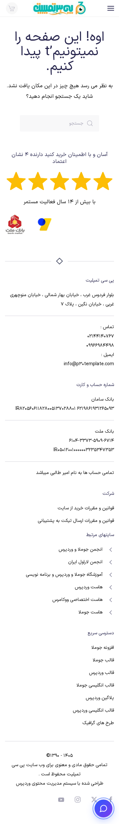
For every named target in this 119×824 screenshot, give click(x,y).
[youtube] (61, 799)
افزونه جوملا (102, 647)
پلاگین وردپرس (100, 697)
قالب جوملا (103, 660)
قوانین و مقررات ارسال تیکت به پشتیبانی (76, 520)
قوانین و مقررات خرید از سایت (86, 508)
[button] (110, 8)
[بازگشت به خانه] (59, 8)
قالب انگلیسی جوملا (95, 685)
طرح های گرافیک (98, 723)
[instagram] (77, 799)
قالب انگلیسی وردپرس (93, 710)
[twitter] (94, 799)
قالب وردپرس (101, 672)
